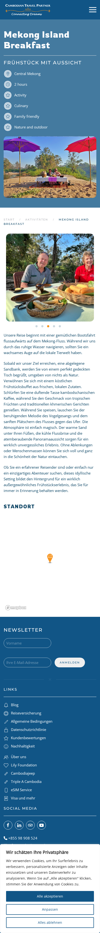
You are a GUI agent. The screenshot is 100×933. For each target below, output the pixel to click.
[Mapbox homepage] (15, 608)
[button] (92, 9)
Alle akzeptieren (50, 896)
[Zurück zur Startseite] (28, 9)
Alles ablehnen (50, 922)
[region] (50, 888)
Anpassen (50, 909)
